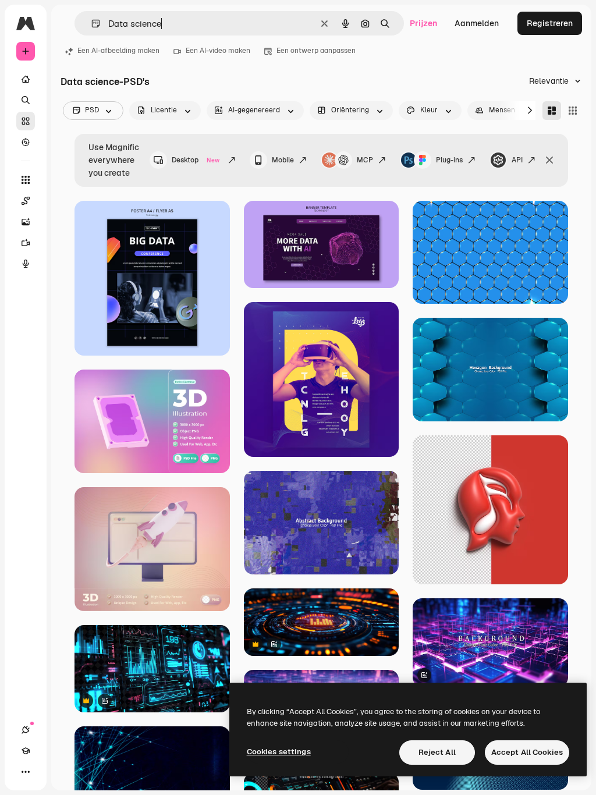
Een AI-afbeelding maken (118, 50)
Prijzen (423, 23)
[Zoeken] (25, 100)
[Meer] (25, 771)
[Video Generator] (25, 242)
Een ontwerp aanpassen (316, 50)
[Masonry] (551, 110)
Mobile (283, 160)
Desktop (195, 160)
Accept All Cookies (527, 752)
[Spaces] (25, 200)
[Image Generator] (25, 221)
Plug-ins (449, 160)
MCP (365, 160)
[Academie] (25, 750)
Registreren (550, 23)
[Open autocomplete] (91, 23)
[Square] (572, 110)
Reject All (437, 752)
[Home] (25, 79)
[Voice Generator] (25, 263)
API (517, 160)
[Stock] (25, 121)
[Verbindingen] (25, 730)
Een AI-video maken (218, 50)
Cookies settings (279, 752)
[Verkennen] (25, 142)
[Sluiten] (549, 160)
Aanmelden (477, 23)
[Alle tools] (25, 180)
